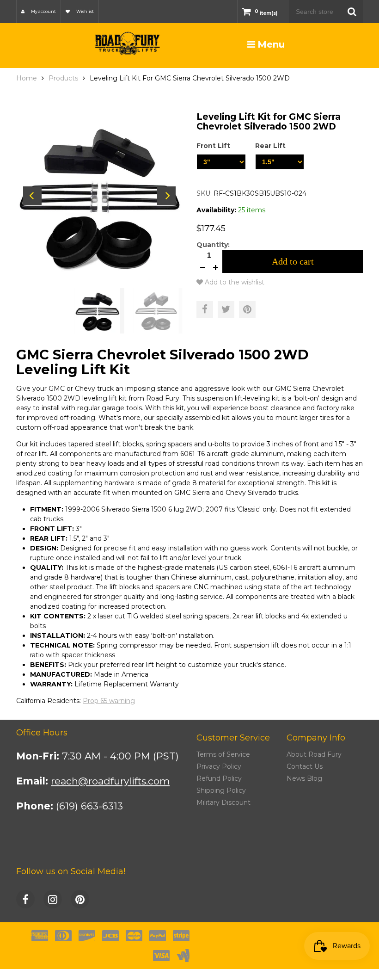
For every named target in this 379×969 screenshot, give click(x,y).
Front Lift (213, 146)
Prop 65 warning (109, 701)
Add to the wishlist (233, 282)
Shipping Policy (221, 790)
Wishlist (84, 11)
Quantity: (213, 245)
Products (63, 78)
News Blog (304, 778)
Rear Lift (270, 146)
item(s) (266, 13)
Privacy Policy (218, 766)
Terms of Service (223, 754)
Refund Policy (219, 778)
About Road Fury (314, 754)
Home (26, 78)
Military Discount (223, 802)
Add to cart (293, 261)
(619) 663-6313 (89, 806)
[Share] (204, 309)
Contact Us (305, 766)
